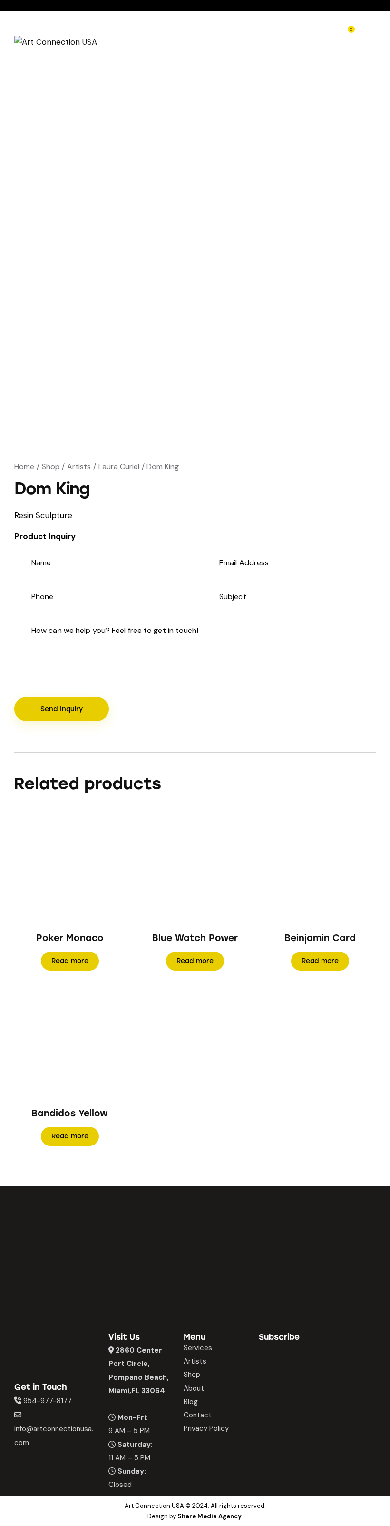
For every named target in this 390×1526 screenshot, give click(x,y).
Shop (51, 467)
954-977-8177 (47, 1401)
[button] (57, 865)
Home (24, 467)
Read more (69, 961)
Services (198, 1348)
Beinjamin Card (320, 938)
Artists (79, 467)
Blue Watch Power (195, 938)
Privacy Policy (206, 1428)
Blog (191, 1401)
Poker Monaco (70, 938)
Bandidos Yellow (69, 1113)
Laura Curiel (118, 467)
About (194, 1388)
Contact (198, 1415)
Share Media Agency (209, 1516)
